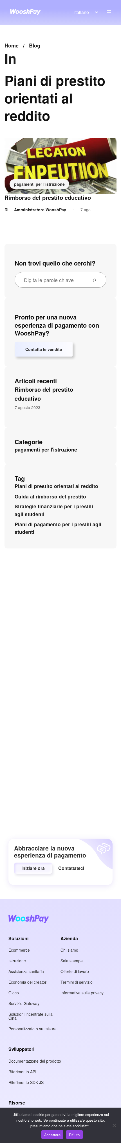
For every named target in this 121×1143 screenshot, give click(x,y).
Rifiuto (74, 1134)
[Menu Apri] (109, 12)
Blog (34, 45)
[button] (33, 868)
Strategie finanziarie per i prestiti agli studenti (54, 510)
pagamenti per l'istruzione (39, 184)
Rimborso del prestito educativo (48, 197)
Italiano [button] (81, 12)
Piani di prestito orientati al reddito (56, 486)
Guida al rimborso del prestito (50, 496)
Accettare (52, 1134)
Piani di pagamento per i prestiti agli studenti (58, 528)
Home (12, 45)
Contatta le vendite (43, 349)
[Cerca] (97, 279)
